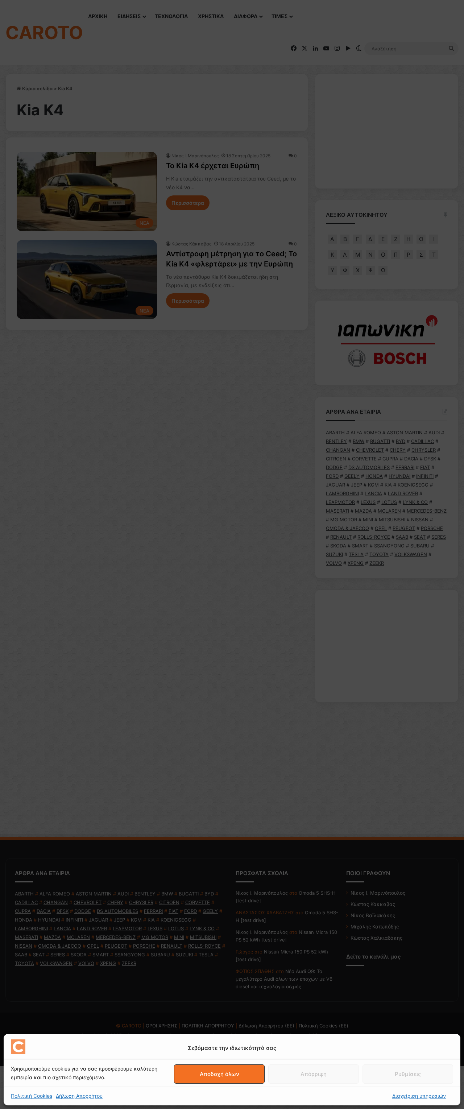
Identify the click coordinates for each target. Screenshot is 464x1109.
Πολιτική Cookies (31, 1096)
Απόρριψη (314, 1074)
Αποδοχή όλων (219, 1074)
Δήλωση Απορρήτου (79, 1096)
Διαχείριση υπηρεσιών (419, 1096)
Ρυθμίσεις (408, 1074)
